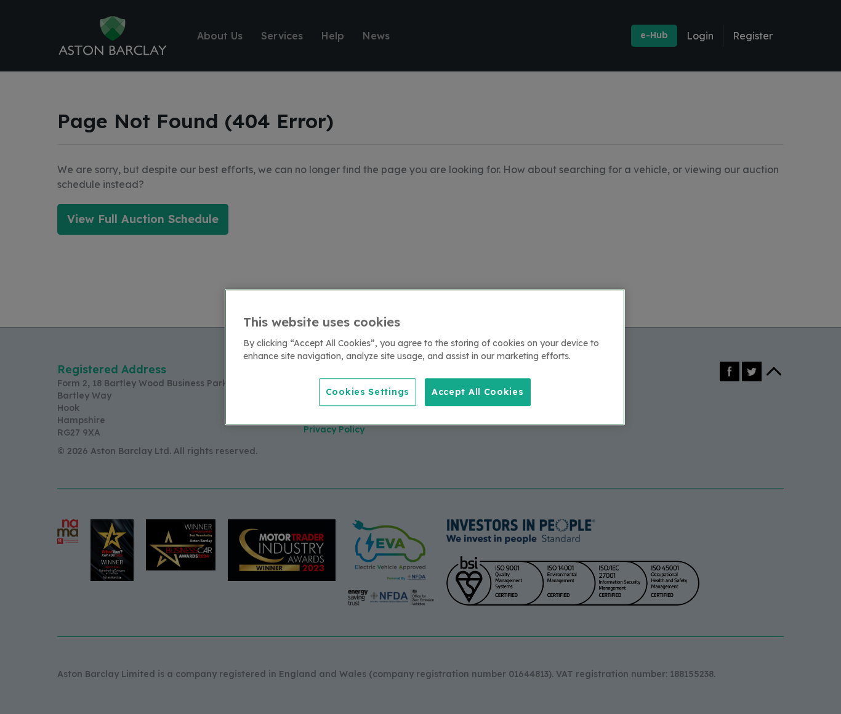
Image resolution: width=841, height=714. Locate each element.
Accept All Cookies (478, 391)
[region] (425, 357)
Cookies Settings (367, 391)
